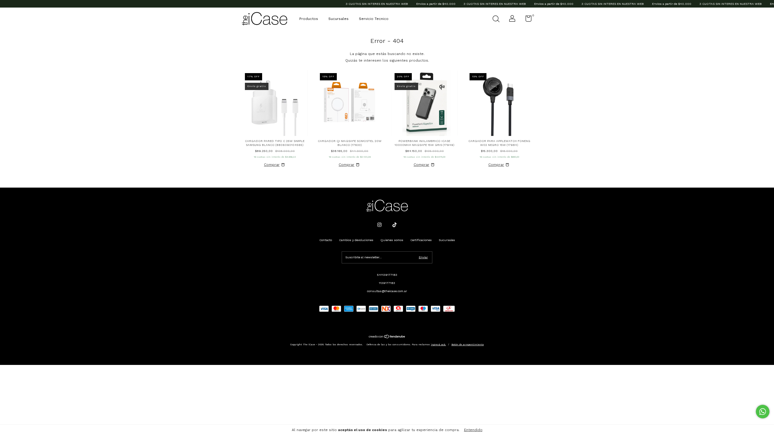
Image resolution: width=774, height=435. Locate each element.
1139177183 (387, 283)
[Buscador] (496, 19)
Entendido (473, 430)
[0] (526, 20)
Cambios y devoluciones (356, 240)
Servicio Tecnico (374, 19)
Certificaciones (421, 240)
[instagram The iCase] (379, 224)
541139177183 (387, 274)
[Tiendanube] (387, 337)
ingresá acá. (438, 344)
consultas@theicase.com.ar (387, 291)
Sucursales (338, 19)
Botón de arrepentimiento (467, 344)
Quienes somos (391, 240)
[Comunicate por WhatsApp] (762, 411)
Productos (308, 19)
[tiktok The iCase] (394, 224)
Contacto (325, 240)
